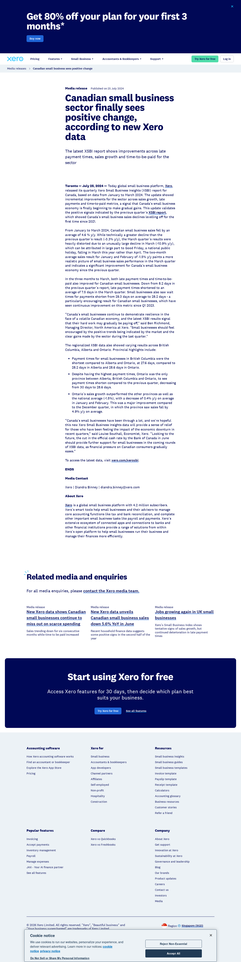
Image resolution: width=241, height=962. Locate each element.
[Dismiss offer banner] (232, 6)
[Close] (211, 935)
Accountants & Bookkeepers (120, 59)
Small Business (81, 59)
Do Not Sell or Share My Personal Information (59, 958)
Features (54, 59)
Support (155, 59)
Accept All (173, 953)
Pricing (34, 59)
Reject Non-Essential (173, 944)
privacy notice (50, 951)
